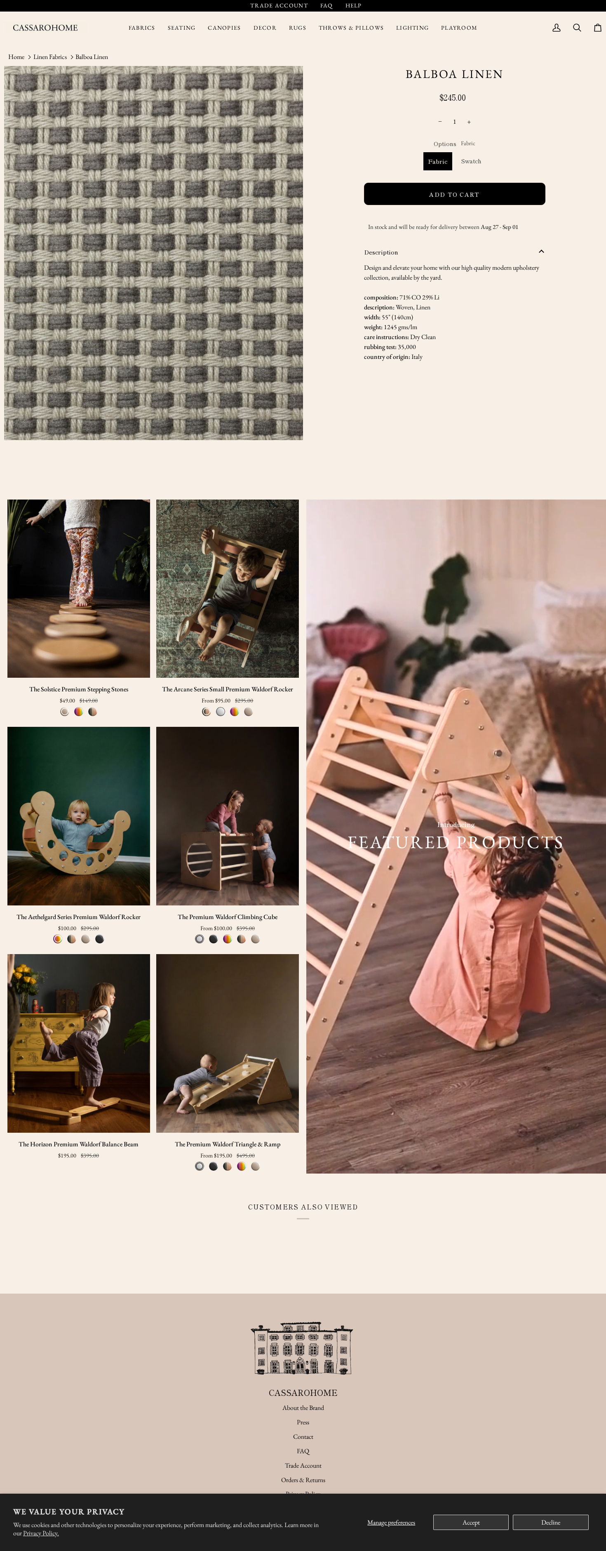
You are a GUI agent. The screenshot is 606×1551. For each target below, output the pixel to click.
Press (303, 1422)
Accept (471, 1522)
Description (381, 252)
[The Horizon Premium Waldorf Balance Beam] (78, 1043)
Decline (550, 1522)
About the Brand (303, 1407)
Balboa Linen (91, 56)
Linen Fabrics (50, 56)
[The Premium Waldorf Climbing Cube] (227, 816)
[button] (142, 28)
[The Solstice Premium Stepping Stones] (78, 589)
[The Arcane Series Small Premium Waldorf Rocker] (227, 589)
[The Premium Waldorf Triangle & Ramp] (227, 1043)
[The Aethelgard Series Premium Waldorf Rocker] (78, 816)
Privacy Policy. (41, 1533)
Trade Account (303, 1465)
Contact (303, 1436)
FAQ (303, 1451)
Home (16, 56)
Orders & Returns (303, 1480)
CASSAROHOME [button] (303, 1392)
